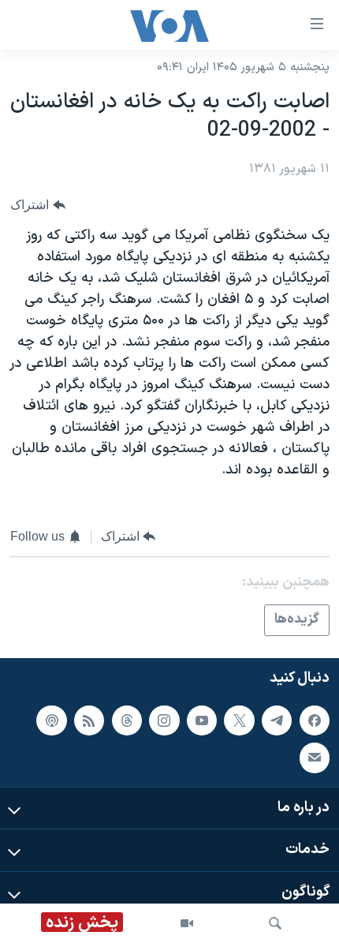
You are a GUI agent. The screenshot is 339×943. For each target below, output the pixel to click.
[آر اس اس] (89, 720)
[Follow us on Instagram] (164, 720)
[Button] (37, 204)
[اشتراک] (315, 758)
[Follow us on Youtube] (202, 720)
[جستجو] (275, 923)
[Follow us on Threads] (127, 720)
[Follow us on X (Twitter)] (239, 720)
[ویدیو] (186, 923)
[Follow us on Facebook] (315, 720)
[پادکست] (51, 720)
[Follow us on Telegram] (277, 720)
